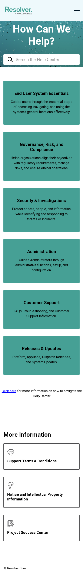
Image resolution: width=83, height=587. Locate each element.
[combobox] (41, 59)
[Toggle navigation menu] (76, 10)
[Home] (18, 10)
